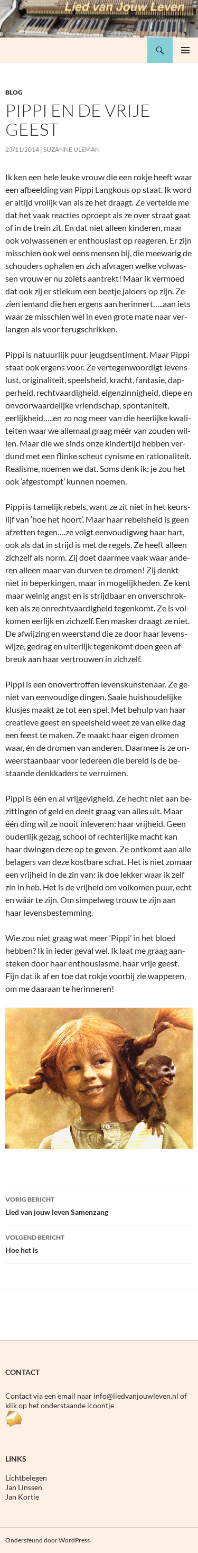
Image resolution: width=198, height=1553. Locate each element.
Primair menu (185, 50)
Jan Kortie (22, 1496)
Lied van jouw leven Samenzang (56, 1205)
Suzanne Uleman (71, 149)
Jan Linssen (23, 1487)
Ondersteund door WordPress (47, 1540)
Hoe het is (34, 1243)
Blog (14, 92)
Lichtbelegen (26, 1477)
